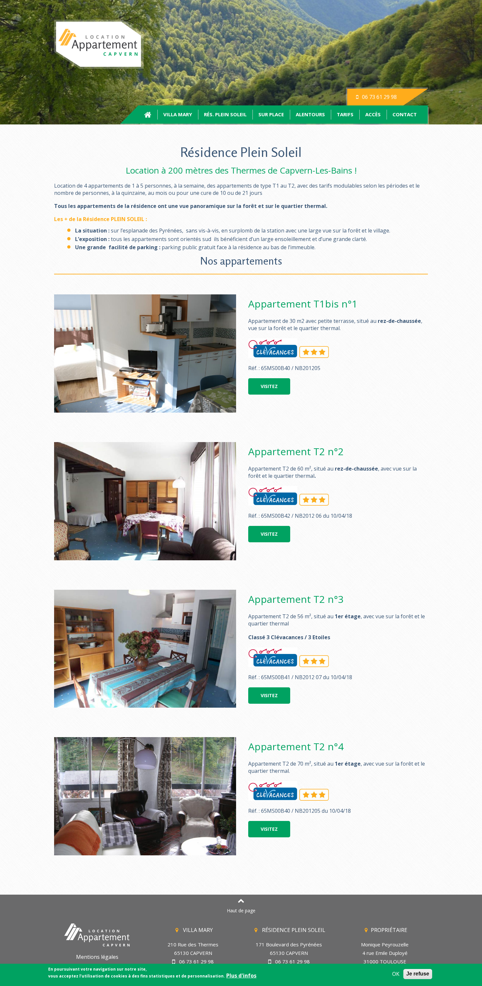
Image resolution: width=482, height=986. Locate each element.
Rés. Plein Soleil (225, 114)
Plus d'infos (241, 975)
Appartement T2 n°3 (296, 599)
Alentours (310, 114)
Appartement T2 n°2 (296, 451)
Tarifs (345, 114)
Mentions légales (97, 956)
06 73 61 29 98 (379, 97)
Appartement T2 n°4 (296, 746)
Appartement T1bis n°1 (302, 303)
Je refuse (417, 974)
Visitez (269, 386)
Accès (373, 114)
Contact (404, 114)
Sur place (271, 114)
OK (395, 974)
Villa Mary (177, 114)
